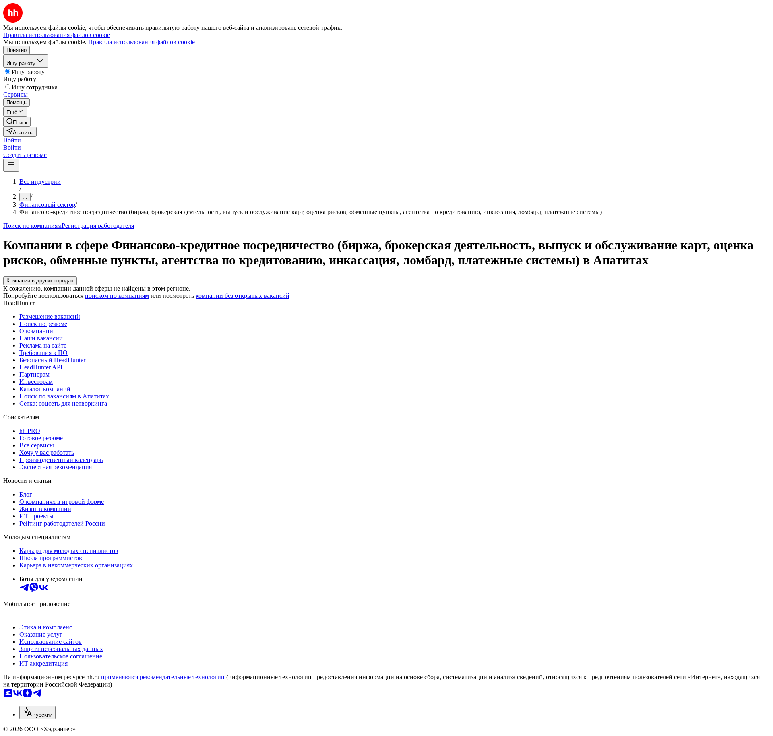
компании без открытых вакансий (242, 295)
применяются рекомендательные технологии (163, 677)
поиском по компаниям (117, 295)
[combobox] (37, 712)
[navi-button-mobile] (11, 165)
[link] (17, 122)
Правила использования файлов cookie (141, 42)
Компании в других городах (40, 281)
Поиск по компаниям (32, 225)
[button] (12, 140)
